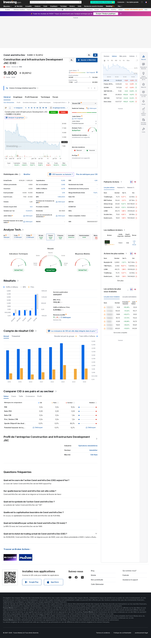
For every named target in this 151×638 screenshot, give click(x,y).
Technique (45, 97)
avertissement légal (141, 633)
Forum (55, 97)
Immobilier (93, 450)
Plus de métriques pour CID (86, 174)
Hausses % (121, 187)
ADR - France (80, 9)
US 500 (106, 87)
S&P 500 (106, 98)
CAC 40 (106, 80)
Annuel (6, 336)
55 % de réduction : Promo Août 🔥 (103, 2)
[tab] (18, 237)
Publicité (126, 575)
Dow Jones (107, 101)
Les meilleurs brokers (113, 230)
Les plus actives (109, 187)
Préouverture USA (38, 9)
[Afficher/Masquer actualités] (51, 108)
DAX (105, 94)
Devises (106, 56)
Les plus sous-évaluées (112, 297)
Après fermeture (50, 9)
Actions (7, 9)
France (29, 9)
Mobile (93, 575)
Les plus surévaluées (129, 297)
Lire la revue (134, 242)
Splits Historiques (45, 102)
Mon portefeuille (97, 580)
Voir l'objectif (91, 72)
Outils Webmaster (97, 584)
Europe (97, 9)
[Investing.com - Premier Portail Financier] (12, 2)
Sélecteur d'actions (19, 9)
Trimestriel (16, 336)
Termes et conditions (103, 633)
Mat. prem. (123, 56)
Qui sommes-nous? (129, 571)
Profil (18, 102)
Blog (92, 571)
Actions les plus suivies (114, 253)
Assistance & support (130, 580)
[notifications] (142, 2)
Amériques (89, 9)
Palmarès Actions (111, 182)
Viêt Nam (93, 455)
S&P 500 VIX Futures (110, 91)
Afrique (120, 9)
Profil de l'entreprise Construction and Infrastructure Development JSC (47, 438)
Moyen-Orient (105, 9)
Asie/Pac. (114, 9)
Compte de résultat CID (19, 330)
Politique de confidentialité (122, 633)
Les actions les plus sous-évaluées (112, 290)
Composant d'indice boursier (62, 102)
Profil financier (31, 97)
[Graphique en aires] (10, 108)
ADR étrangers (69, 9)
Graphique (17, 97)
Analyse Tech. (13, 229)
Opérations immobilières (87, 446)
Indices (114, 56)
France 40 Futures (110, 84)
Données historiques (29, 102)
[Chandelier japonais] (6, 108)
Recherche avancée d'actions (93, 6)
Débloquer (39, 427)
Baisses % (130, 187)
